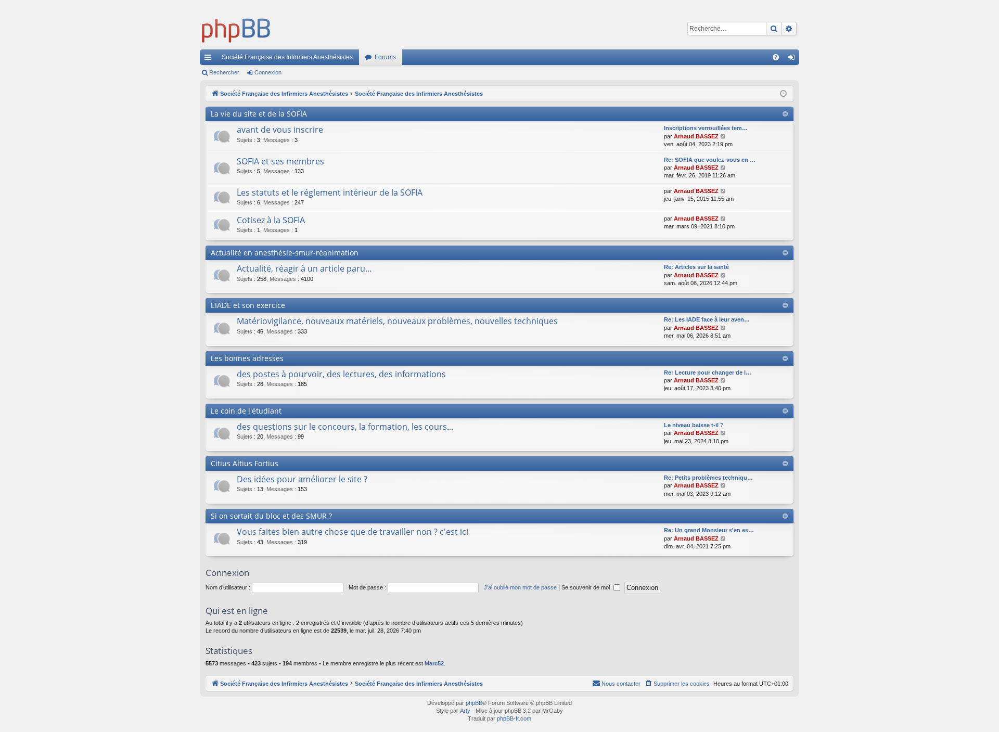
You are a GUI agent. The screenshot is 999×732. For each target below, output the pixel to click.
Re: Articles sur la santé (696, 267)
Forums (385, 57)
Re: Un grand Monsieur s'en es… (709, 530)
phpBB (474, 703)
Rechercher (224, 72)
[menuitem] (776, 57)
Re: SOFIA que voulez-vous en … (709, 160)
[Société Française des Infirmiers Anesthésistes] (236, 28)
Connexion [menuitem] (793, 59)
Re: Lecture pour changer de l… (707, 372)
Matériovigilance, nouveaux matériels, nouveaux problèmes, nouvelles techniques (397, 321)
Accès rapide (209, 59)
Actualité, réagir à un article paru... (304, 268)
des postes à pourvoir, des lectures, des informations (341, 374)
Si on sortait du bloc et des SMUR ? (271, 516)
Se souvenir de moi (586, 587)
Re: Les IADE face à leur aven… (707, 319)
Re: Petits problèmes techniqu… (708, 477)
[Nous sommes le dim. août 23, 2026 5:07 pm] (783, 94)
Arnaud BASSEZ (696, 136)
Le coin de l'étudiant (246, 411)
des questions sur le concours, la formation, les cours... (345, 426)
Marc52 (434, 663)
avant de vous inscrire (280, 129)
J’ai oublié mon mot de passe (520, 587)
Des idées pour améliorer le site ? (302, 479)
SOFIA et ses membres (280, 161)
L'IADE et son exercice (248, 305)
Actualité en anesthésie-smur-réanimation (284, 253)
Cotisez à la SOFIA (271, 220)
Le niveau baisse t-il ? (694, 425)
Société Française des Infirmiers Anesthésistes (287, 57)
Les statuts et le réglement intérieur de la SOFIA (329, 192)
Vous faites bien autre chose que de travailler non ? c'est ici (352, 531)
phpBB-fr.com (514, 718)
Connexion (267, 72)
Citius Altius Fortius (244, 463)
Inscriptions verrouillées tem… (706, 128)
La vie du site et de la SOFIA (259, 114)
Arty (465, 711)
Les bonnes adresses (247, 358)
